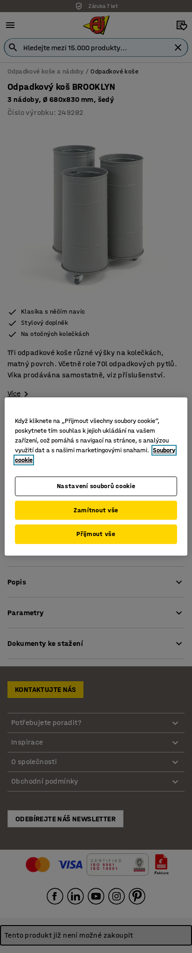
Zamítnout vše (96, 510)
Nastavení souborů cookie (96, 486)
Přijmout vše (95, 534)
